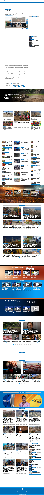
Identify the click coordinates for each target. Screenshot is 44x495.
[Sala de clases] (30, 446)
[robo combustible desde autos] (30, 43)
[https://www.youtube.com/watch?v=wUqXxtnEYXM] (6, 284)
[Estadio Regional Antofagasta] (4, 176)
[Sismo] (32, 171)
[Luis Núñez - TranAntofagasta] (30, 37)
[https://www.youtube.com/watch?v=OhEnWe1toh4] (9, 272)
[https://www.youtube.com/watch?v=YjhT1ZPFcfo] (17, 308)
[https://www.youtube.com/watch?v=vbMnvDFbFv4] (9, 308)
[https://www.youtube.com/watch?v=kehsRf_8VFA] (27, 284)
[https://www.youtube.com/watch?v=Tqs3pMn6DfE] (35, 272)
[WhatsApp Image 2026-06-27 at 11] (4, 179)
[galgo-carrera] (32, 146)
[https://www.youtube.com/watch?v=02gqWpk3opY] (35, 308)
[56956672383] (26, 491)
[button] (8, 194)
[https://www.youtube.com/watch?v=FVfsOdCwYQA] (26, 308)
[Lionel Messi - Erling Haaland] (4, 183)
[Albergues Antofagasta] (30, 461)
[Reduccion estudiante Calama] (30, 46)
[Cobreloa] (4, 164)
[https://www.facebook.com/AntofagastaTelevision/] (18, 491)
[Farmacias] (30, 450)
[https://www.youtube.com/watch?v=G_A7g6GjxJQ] (16, 284)
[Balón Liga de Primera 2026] (4, 157)
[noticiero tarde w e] (22, 407)
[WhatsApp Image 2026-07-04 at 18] (4, 172)
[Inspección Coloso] (32, 166)
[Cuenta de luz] (32, 162)
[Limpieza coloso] (32, 158)
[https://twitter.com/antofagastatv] (20, 491)
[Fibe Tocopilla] (32, 183)
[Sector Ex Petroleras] (32, 150)
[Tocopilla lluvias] (22, 116)
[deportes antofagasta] (4, 146)
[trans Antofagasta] (30, 465)
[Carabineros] (30, 453)
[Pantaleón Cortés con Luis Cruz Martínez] (32, 179)
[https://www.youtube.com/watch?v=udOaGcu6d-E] (26, 272)
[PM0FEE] (4, 149)
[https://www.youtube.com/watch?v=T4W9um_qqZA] (17, 272)
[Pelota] (4, 161)
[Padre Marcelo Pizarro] (30, 40)
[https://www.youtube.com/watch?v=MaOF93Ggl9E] (37, 284)
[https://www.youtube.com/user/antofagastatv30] (24, 491)
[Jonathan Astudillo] (4, 168)
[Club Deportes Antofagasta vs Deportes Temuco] (4, 142)
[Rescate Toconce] (32, 175)
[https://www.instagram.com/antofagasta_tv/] (22, 491)
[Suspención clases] (30, 469)
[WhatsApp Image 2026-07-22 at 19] (4, 153)
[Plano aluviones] (30, 472)
